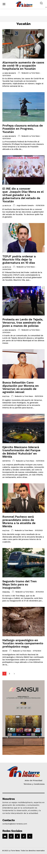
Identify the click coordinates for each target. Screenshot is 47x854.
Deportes (6, 461)
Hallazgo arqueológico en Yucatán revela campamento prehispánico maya (22, 643)
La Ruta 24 (6, 205)
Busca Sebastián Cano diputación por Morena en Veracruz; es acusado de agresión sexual (20, 387)
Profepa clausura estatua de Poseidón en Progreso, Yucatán (22, 129)
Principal (6, 592)
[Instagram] (11, 836)
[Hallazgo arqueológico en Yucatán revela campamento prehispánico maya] (23, 621)
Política (5, 396)
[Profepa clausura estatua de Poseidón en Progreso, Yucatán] (23, 107)
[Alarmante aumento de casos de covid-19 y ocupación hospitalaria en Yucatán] (23, 44)
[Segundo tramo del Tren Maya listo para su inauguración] (23, 562)
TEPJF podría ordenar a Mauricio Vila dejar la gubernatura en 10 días (19, 259)
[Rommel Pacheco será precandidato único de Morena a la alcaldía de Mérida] (23, 498)
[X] (29, 836)
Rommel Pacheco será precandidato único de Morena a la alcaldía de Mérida (18, 521)
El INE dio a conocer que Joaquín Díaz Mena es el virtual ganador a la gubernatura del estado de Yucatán (23, 195)
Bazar (4, 651)
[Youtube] (4, 836)
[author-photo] (19, 73)
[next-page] (14, 673)
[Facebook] (17, 836)
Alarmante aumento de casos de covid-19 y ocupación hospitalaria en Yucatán (23, 66)
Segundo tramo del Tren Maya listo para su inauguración (19, 584)
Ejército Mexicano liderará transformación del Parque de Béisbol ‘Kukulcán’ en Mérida (21, 451)
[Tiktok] (23, 836)
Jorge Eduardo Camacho (25, 205)
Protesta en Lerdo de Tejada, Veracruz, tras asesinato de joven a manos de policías (22, 322)
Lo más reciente (9, 73)
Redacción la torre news (30, 73)
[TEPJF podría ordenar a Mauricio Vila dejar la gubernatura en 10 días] (23, 237)
